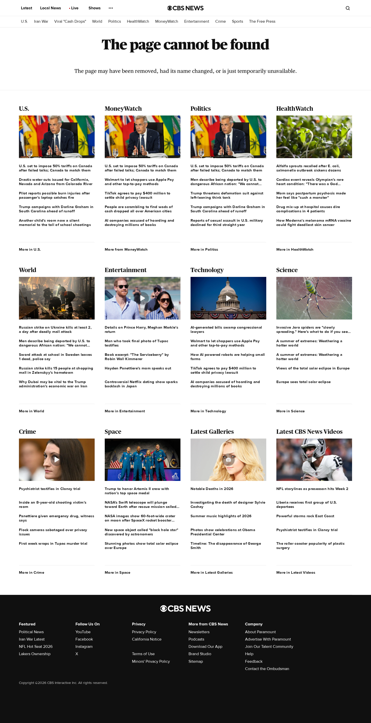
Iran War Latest (32, 639)
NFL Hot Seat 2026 (35, 647)
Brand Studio (200, 654)
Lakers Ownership (34, 654)
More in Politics (204, 249)
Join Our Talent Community (269, 647)
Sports (237, 21)
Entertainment (196, 21)
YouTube (83, 632)
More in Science (290, 411)
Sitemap (196, 661)
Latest (27, 8)
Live (75, 8)
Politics (114, 21)
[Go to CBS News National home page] (185, 8)
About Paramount (260, 632)
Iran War (41, 21)
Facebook (84, 639)
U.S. (24, 21)
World (97, 21)
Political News (31, 632)
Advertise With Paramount (268, 639)
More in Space (117, 572)
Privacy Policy (144, 632)
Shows (95, 8)
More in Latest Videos (295, 572)
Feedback (253, 661)
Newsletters (199, 632)
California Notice (147, 639)
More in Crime (31, 572)
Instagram (84, 647)
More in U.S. (30, 249)
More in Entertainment (125, 411)
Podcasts (196, 639)
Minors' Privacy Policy (151, 661)
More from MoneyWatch (126, 249)
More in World (31, 411)
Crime (220, 21)
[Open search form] (348, 8)
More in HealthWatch (295, 249)
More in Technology (208, 411)
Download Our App (205, 647)
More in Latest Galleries (212, 572)
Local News (51, 8)
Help (249, 654)
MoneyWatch (166, 21)
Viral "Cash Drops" (70, 21)
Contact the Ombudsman (267, 669)
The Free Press (262, 21)
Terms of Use (143, 654)
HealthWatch (138, 21)
